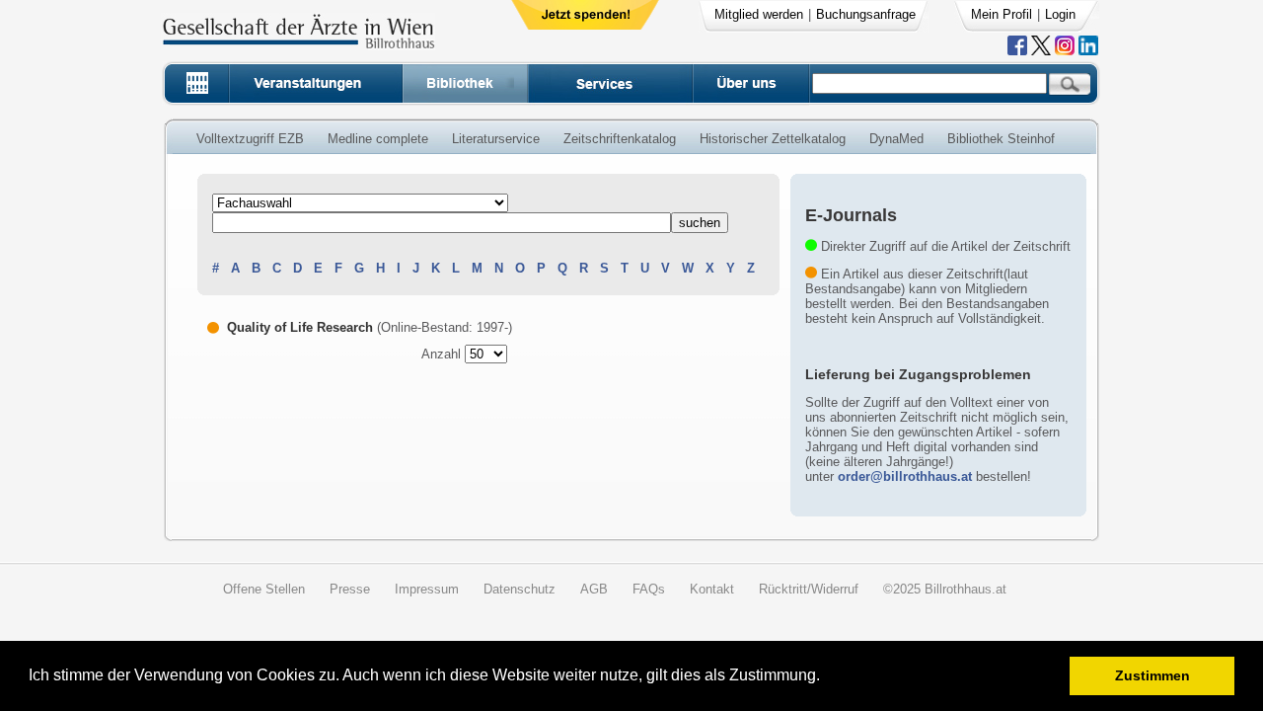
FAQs (648, 589)
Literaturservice (496, 138)
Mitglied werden (758, 14)
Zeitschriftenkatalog (619, 138)
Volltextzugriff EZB (250, 138)
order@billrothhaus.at (905, 476)
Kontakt (712, 589)
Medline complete (378, 138)
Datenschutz (519, 589)
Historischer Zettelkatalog (773, 138)
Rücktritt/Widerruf (808, 589)
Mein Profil (1001, 14)
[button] (826, 677)
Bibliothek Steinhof (1001, 138)
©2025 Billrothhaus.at (944, 589)
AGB (594, 589)
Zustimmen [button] (1152, 675)
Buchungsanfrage (866, 14)
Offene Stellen (264, 589)
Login (1060, 14)
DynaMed (896, 138)
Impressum (427, 589)
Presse (350, 589)
